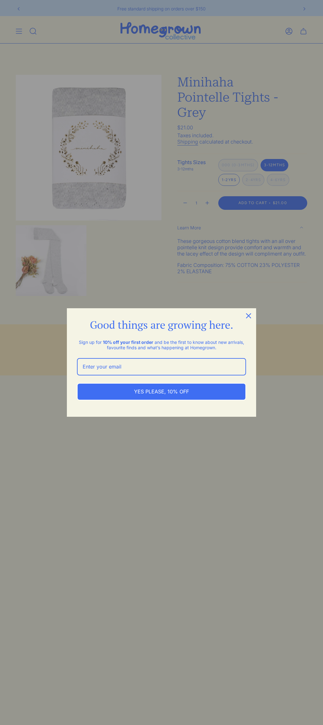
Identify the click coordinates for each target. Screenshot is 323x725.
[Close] (248, 315)
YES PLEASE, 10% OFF (161, 391)
